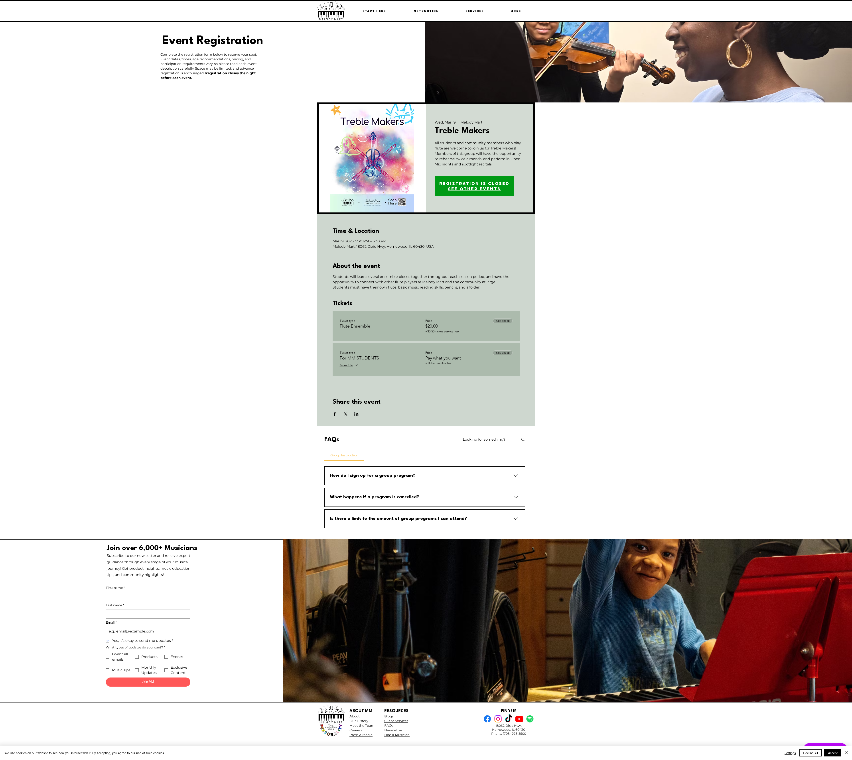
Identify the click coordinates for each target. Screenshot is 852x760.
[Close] (846, 752)
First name (115, 588)
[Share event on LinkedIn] (356, 414)
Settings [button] (790, 753)
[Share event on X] (345, 414)
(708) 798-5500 (514, 734)
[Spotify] (530, 719)
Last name (115, 605)
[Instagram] (498, 719)
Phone (496, 734)
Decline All (810, 753)
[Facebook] (487, 719)
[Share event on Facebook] (335, 414)
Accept (833, 753)
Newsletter (393, 730)
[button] (515, 11)
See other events (474, 188)
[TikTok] (508, 719)
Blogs (388, 716)
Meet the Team (362, 725)
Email (111, 622)
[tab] (344, 455)
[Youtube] (519, 719)
